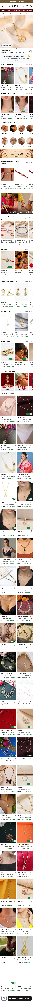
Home (3, 13)
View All (27, 65)
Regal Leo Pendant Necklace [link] (28, 13)
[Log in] (31, 6)
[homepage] (11, 5)
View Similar (7, 45)
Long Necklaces (18, 13)
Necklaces (9, 13)
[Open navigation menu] (2, 5)
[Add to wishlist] (4, 998)
